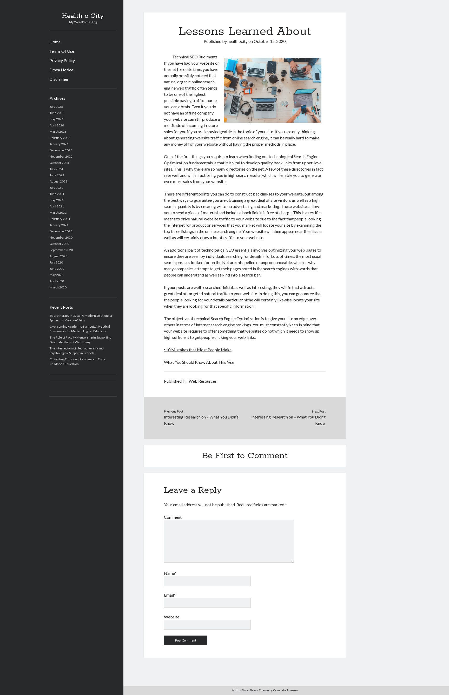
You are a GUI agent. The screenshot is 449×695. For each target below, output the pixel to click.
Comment (173, 517)
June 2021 (57, 194)
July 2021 (56, 188)
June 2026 (57, 113)
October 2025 (59, 163)
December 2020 (61, 231)
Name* (170, 573)
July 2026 (56, 107)
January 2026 (59, 144)
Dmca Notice (61, 69)
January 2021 (59, 225)
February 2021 (60, 219)
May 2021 (56, 200)
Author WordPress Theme (250, 690)
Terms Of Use (61, 51)
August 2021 (58, 181)
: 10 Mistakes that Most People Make (198, 349)
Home (55, 41)
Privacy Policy (62, 60)
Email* (170, 594)
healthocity (238, 41)
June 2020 (57, 269)
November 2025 (61, 156)
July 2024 (56, 169)
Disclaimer (59, 79)
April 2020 (57, 281)
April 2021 (57, 206)
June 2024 (57, 175)
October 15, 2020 (270, 41)
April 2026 (57, 125)
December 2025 (61, 150)
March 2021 (58, 212)
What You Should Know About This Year (199, 362)
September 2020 (61, 250)
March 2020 (58, 287)
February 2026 (60, 138)
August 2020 (58, 256)
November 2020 (61, 237)
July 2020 (56, 262)
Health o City (83, 16)
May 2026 (56, 119)
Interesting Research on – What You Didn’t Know (201, 420)
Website (171, 616)
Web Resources (203, 381)
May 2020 (56, 275)
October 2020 (59, 244)
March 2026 (58, 131)
